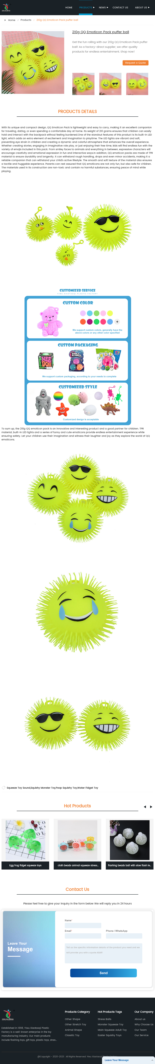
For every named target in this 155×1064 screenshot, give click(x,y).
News (102, 8)
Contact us (120, 8)
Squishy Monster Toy (43, 788)
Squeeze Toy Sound (18, 788)
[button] (145, 806)
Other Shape (72, 1019)
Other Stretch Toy (75, 1024)
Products (85, 8)
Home (68, 8)
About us (141, 8)
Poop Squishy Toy (66, 788)
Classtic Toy (72, 1035)
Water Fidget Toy (87, 788)
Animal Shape (73, 1030)
